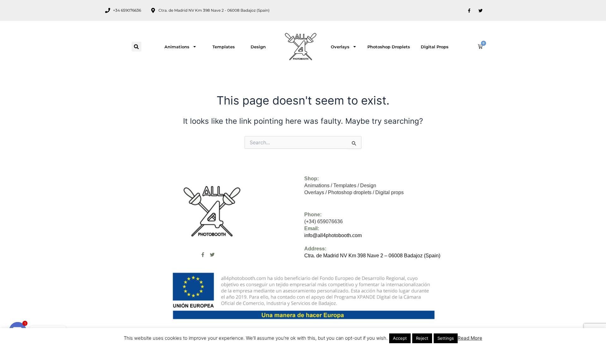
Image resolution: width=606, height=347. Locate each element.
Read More (470, 338)
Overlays (340, 46)
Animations (176, 46)
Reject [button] (422, 338)
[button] (136, 46)
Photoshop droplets (388, 46)
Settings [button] (445, 338)
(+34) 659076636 (323, 221)
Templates (223, 46)
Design (258, 46)
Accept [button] (400, 338)
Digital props (435, 46)
